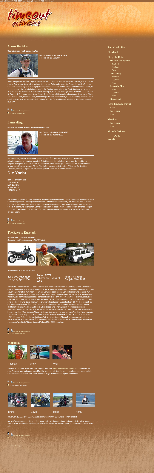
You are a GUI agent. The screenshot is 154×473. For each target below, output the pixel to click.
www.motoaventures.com (63, 369)
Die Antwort (115, 99)
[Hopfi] (63, 361)
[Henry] (86, 409)
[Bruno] (19, 409)
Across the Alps (18, 46)
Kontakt (111, 139)
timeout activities (116, 47)
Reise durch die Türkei (119, 103)
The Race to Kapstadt (21, 232)
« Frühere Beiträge (14, 446)
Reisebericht (115, 110)
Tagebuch (115, 67)
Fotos (114, 70)
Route (114, 89)
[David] (41, 409)
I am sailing (15, 122)
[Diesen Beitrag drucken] (12, 111)
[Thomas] (19, 361)
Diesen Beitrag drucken (21, 111)
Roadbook (115, 63)
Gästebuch (113, 52)
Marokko (14, 342)
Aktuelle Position (116, 131)
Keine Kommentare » (18, 113)
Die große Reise (115, 57)
